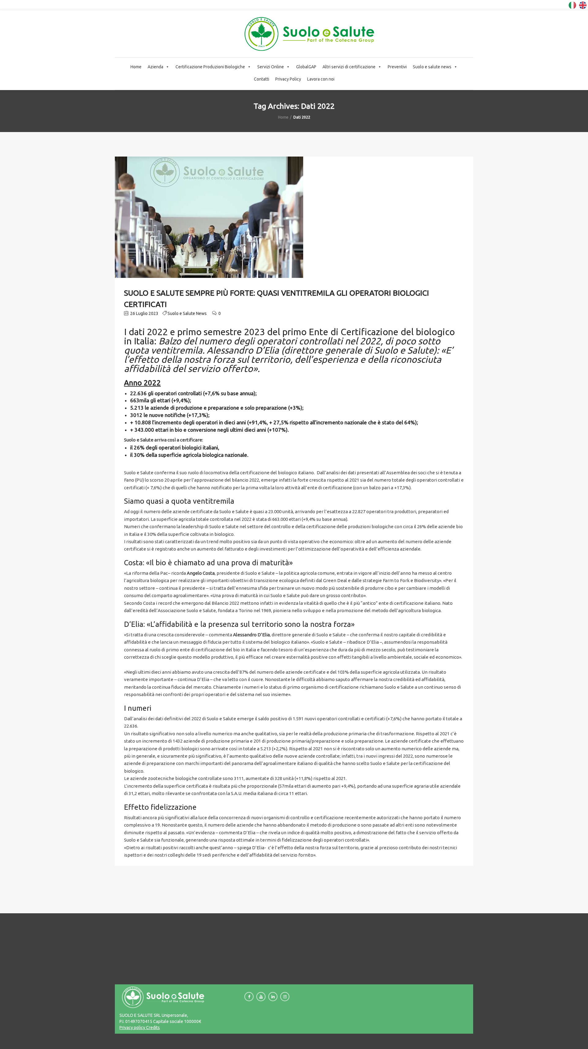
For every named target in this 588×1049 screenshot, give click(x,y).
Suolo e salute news (432, 66)
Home (135, 66)
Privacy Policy (288, 79)
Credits (152, 1027)
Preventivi (397, 66)
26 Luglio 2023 (143, 313)
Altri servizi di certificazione (348, 66)
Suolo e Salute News (187, 313)
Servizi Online (270, 66)
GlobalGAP (306, 66)
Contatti (261, 79)
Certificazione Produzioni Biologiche (210, 66)
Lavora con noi (320, 79)
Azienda (155, 66)
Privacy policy (132, 1027)
